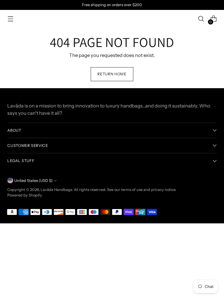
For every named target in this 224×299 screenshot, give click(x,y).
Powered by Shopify (24, 195)
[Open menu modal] (10, 19)
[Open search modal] (201, 19)
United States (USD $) (33, 180)
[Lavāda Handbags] (112, 19)
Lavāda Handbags (56, 189)
